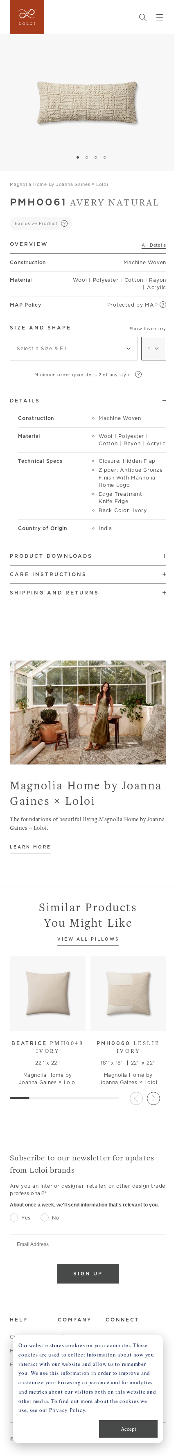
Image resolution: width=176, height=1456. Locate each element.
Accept (128, 1428)
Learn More (30, 847)
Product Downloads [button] (51, 556)
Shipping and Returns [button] (54, 593)
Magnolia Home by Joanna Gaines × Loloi (59, 184)
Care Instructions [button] (48, 574)
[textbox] (74, 348)
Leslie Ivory (128, 1046)
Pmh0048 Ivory (47, 1046)
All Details (154, 245)
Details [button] (25, 401)
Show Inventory (148, 328)
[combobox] (74, 348)
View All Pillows (88, 939)
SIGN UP (88, 1273)
